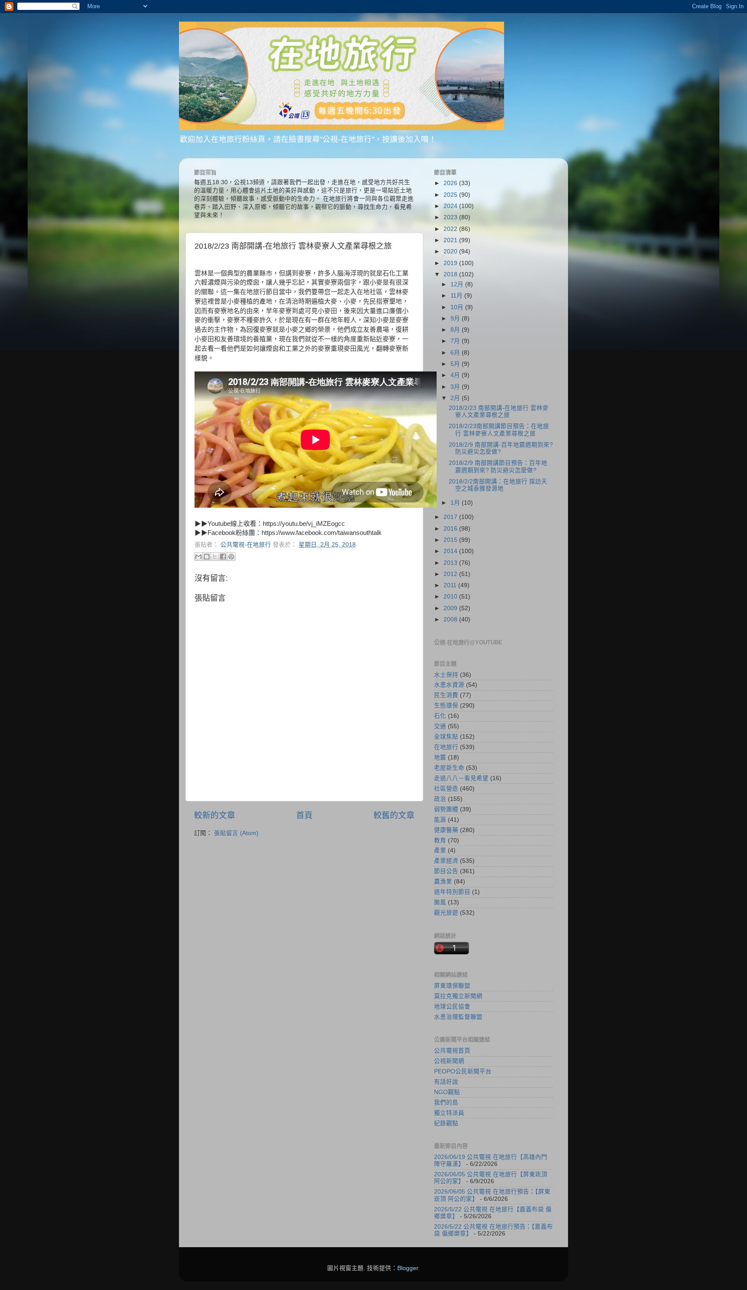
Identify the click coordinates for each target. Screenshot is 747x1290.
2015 (451, 540)
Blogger (407, 1268)
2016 (451, 528)
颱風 (440, 902)
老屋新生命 (449, 768)
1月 (456, 502)
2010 (451, 596)
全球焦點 (446, 736)
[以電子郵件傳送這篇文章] (198, 556)
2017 (451, 517)
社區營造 (446, 788)
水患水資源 (449, 685)
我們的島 (446, 1102)
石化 (440, 716)
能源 (440, 819)
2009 (451, 608)
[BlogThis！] (206, 556)
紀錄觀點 (446, 1123)
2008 (451, 619)
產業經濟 (446, 861)
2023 (451, 217)
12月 (457, 284)
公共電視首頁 (452, 1050)
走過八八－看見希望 (461, 778)
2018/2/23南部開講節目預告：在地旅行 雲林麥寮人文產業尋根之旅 (499, 429)
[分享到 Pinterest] (231, 556)
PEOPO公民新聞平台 (463, 1071)
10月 (457, 307)
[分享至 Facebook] (223, 556)
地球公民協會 (452, 1006)
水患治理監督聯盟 (458, 1017)
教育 (440, 840)
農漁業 (443, 881)
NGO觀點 (447, 1092)
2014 (451, 551)
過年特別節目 (452, 892)
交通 (440, 726)
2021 (451, 240)
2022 (451, 229)
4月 (456, 375)
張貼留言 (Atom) (236, 833)
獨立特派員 (449, 1113)
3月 (456, 387)
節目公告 (446, 871)
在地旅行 (446, 747)
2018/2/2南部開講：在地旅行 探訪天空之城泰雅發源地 (498, 485)
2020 (451, 251)
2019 (451, 263)
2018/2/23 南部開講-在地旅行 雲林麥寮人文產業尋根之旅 (499, 411)
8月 (456, 330)
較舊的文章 (394, 815)
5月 (456, 364)
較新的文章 (214, 815)
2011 (451, 585)
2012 (451, 574)
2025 (451, 195)
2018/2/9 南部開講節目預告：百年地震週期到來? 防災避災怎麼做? (498, 466)
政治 (440, 799)
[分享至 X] (215, 556)
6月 (456, 352)
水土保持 (446, 675)
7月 (456, 341)
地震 (440, 757)
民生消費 (446, 695)
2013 (451, 563)
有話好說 (446, 1082)
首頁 (304, 815)
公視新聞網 (449, 1061)
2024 (451, 206)
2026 (451, 183)
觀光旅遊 (446, 912)
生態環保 (446, 705)
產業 (440, 850)
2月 (456, 398)
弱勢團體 (446, 809)
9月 (456, 318)
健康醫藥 (446, 830)
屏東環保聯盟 (452, 986)
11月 (457, 295)
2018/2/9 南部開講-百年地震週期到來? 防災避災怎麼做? (501, 448)
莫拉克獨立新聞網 (458, 996)
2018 (451, 274)
